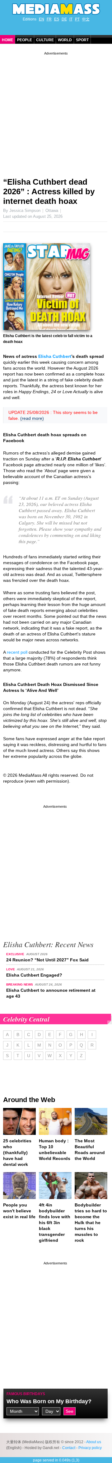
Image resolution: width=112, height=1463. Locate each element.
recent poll (17, 652)
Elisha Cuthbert (54, 356)
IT (70, 19)
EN (41, 19)
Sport (82, 40)
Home (7, 40)
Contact (68, 1448)
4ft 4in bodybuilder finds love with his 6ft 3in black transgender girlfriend (54, 1222)
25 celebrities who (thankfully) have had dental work (17, 1152)
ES (56, 19)
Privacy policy (90, 1448)
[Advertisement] (56, 112)
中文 (86, 19)
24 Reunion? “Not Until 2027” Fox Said (47, 959)
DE (64, 19)
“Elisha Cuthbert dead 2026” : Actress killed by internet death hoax (49, 191)
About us (93, 1442)
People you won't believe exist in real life (19, 1210)
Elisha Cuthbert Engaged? (34, 975)
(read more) (32, 418)
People (24, 40)
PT (77, 19)
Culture (45, 40)
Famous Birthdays (26, 1394)
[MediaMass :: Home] (56, 9)
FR (49, 19)
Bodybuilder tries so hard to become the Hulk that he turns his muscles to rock (91, 1222)
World (65, 40)
